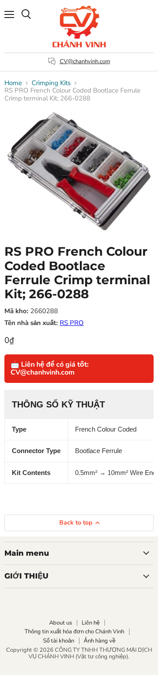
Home (13, 83)
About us (60, 623)
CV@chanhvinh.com (85, 61)
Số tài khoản (58, 641)
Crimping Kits (51, 83)
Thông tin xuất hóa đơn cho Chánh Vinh (74, 632)
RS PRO (72, 322)
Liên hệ (91, 623)
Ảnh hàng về (99, 641)
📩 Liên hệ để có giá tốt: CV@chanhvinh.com (50, 368)
